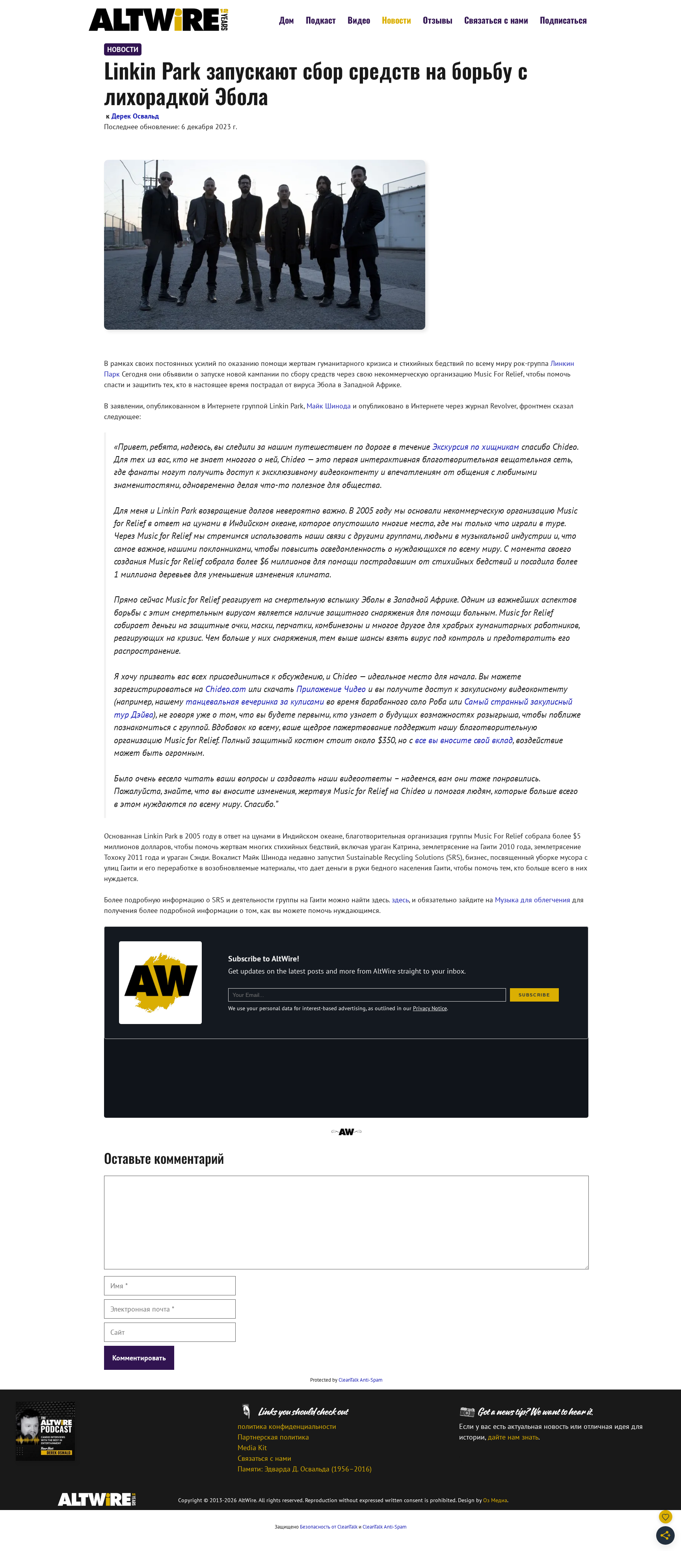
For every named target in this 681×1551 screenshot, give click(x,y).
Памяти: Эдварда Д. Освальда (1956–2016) (305, 1468)
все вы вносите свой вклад (464, 740)
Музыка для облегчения (532, 899)
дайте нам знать (513, 1437)
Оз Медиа (495, 1500)
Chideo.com (225, 688)
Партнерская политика (273, 1437)
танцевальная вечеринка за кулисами (255, 701)
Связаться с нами (496, 19)
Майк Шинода (329, 405)
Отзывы (437, 19)
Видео (359, 19)
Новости (396, 19)
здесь (400, 899)
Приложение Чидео (331, 688)
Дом (286, 19)
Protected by (346, 1380)
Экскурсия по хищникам (475, 446)
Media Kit (252, 1447)
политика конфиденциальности (287, 1426)
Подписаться (563, 19)
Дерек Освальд (135, 116)
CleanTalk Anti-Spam (361, 1380)
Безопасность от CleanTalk (328, 1526)
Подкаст (321, 19)
